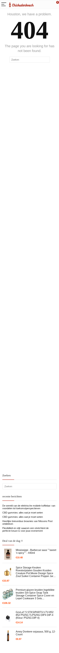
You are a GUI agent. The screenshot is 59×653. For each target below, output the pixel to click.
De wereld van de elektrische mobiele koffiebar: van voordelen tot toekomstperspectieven (28, 507)
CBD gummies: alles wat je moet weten (22, 512)
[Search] (42, 4)
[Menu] (4, 4)
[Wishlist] (49, 4)
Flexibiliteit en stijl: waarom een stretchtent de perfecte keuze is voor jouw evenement (25, 529)
